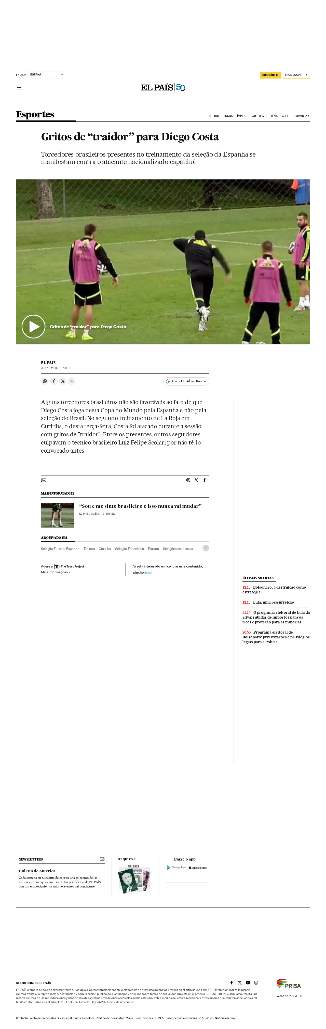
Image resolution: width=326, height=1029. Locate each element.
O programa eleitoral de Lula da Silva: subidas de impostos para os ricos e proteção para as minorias (276, 617)
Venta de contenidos (43, 1018)
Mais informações (54, 572)
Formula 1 (301, 116)
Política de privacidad (110, 1018)
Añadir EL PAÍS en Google (189, 381)
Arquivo (125, 859)
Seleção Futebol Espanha (60, 549)
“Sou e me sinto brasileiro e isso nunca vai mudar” (140, 506)
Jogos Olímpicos (236, 116)
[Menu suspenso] (20, 88)
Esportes (35, 115)
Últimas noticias (258, 578)
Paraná (153, 549)
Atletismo (259, 116)
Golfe (286, 116)
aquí (148, 572)
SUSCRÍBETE (270, 75)
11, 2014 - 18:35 (57, 368)
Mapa (129, 1018)
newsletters (31, 859)
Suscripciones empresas (181, 1018)
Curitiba (105, 549)
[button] (163, 262)
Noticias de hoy (225, 1018)
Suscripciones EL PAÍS (149, 1018)
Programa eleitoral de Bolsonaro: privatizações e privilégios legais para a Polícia (276, 637)
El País (48, 362)
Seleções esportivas (178, 549)
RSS (201, 1018)
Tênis (274, 116)
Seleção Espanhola (129, 549)
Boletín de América (37, 871)
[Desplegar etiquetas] (205, 548)
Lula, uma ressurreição (273, 602)
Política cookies (83, 1018)
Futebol (214, 116)
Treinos (89, 549)
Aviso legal (65, 1018)
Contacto (22, 1018)
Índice (209, 1018)
